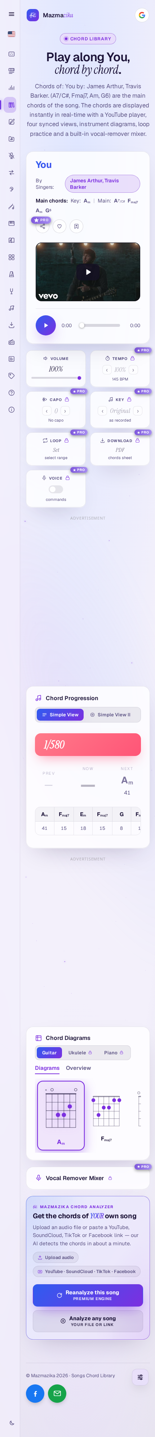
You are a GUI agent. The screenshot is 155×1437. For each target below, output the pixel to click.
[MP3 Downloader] (10, 325)
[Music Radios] (10, 342)
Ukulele (77, 1053)
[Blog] (10, 359)
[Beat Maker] (10, 257)
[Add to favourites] (59, 226)
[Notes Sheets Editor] (10, 122)
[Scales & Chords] (10, 206)
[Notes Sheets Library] (10, 139)
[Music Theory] (10, 240)
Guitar (49, 1053)
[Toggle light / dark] (10, 1423)
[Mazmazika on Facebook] (35, 1393)
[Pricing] (10, 376)
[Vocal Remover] (10, 156)
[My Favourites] (76, 226)
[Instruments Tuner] (10, 291)
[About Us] (10, 410)
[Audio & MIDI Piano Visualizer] (10, 54)
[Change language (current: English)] (10, 34)
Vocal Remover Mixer (75, 1178)
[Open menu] (10, 14)
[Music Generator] (10, 308)
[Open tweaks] (140, 1377)
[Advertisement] (77, 600)
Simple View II (114, 715)
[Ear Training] (10, 189)
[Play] (88, 272)
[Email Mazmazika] (57, 1393)
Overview (78, 1067)
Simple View (64, 715)
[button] (61, 1115)
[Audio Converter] (10, 173)
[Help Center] (10, 393)
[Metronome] (10, 274)
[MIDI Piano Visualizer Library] (10, 71)
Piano (111, 1053)
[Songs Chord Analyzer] (10, 88)
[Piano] (10, 223)
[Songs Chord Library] (10, 105)
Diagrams (47, 1067)
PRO (44, 220)
